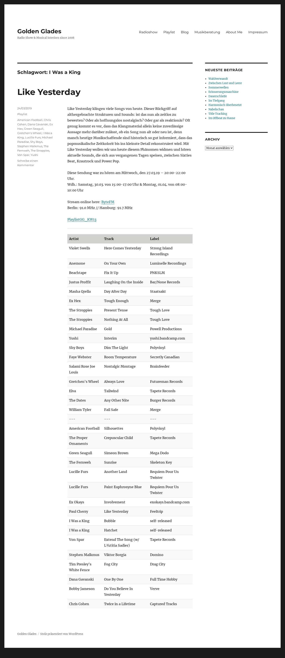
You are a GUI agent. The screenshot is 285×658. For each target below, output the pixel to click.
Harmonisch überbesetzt (225, 105)
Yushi (34, 155)
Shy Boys (36, 141)
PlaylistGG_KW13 (81, 219)
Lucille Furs (33, 137)
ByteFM (107, 202)
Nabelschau (216, 109)
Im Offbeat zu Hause (221, 118)
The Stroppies (40, 150)
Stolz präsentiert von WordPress (61, 634)
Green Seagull (33, 128)
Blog (185, 32)
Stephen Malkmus (29, 146)
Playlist (169, 32)
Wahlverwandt (218, 79)
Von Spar (23, 155)
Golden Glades (39, 31)
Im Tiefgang (216, 100)
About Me (234, 32)
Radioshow (148, 32)
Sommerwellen (218, 87)
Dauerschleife (217, 96)
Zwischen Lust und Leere (225, 83)
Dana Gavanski (38, 124)
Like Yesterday (49, 92)
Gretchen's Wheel (29, 133)
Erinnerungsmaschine (223, 92)
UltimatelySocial (176, 655)
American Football (30, 120)
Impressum (258, 32)
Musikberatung (207, 32)
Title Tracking (217, 114)
